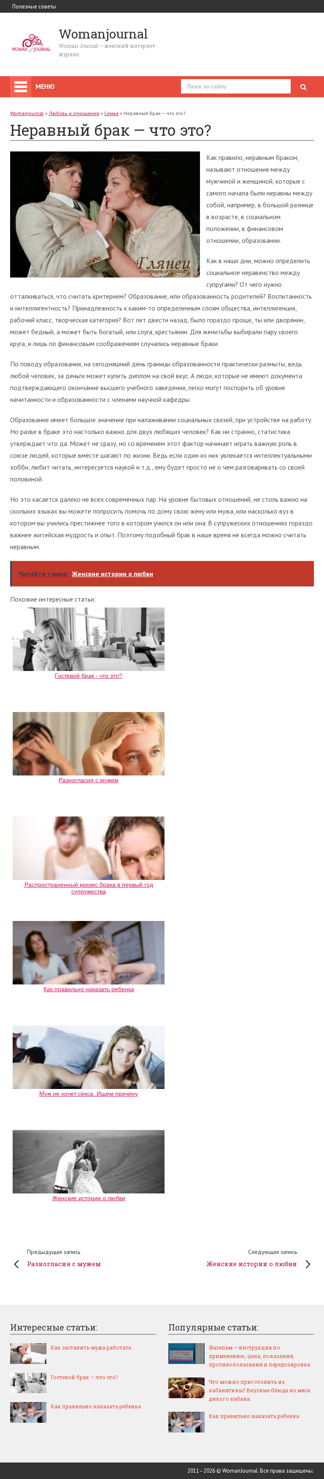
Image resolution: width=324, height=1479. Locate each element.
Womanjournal (27, 113)
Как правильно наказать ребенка (96, 1406)
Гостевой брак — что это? (84, 1377)
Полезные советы (34, 6)
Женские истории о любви (251, 1258)
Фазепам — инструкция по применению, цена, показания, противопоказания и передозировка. (260, 1356)
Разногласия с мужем (64, 1258)
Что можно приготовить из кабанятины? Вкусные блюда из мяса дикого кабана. (259, 1390)
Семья (111, 113)
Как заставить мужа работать (91, 1347)
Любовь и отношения (74, 113)
